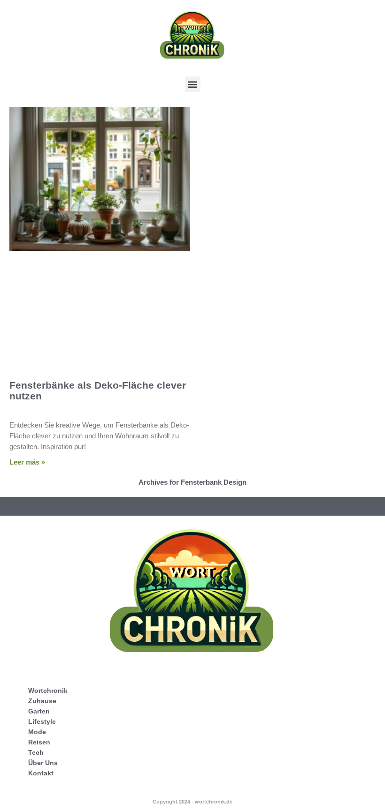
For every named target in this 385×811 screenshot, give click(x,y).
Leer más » (27, 462)
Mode (37, 732)
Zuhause (42, 701)
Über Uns (43, 762)
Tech (36, 752)
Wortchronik (48, 690)
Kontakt (41, 773)
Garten (39, 711)
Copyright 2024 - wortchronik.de (192, 801)
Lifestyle (42, 721)
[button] (192, 84)
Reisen (39, 742)
